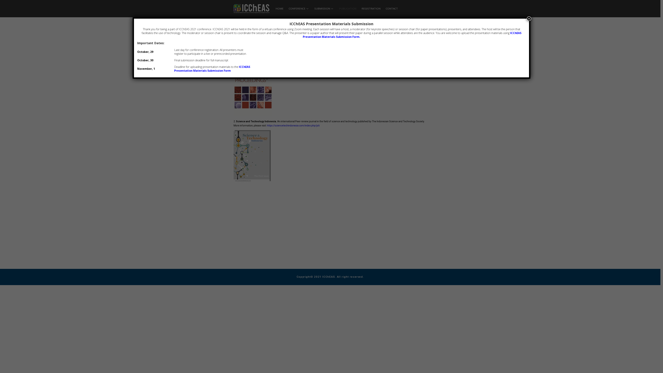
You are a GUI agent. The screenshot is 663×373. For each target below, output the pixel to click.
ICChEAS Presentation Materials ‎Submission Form (212, 69)
